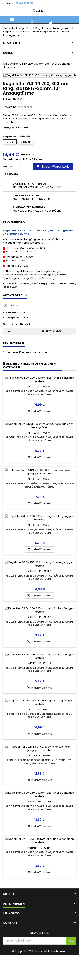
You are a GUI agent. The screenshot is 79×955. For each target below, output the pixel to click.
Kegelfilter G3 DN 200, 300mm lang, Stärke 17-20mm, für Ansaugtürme (39, 623)
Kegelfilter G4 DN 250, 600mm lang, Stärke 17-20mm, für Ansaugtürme (40, 393)
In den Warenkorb (52, 166)
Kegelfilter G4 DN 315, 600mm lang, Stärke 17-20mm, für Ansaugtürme (39, 439)
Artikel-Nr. (10, 99)
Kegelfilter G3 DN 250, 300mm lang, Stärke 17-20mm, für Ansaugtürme (39, 808)
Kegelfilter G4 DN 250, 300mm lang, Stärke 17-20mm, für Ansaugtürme (40, 854)
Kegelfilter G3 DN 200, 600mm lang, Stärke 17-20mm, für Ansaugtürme (39, 669)
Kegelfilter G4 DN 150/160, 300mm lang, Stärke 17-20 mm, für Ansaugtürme (40, 485)
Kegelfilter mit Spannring (39, 278)
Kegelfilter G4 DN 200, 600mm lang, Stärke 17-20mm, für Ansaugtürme (40, 531)
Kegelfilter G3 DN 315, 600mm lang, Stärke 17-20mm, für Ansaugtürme (39, 715)
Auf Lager (9, 317)
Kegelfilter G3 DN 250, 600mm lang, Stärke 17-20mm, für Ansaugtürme (39, 577)
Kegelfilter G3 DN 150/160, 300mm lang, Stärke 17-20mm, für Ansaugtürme (39, 761)
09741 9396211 (24, 3)
